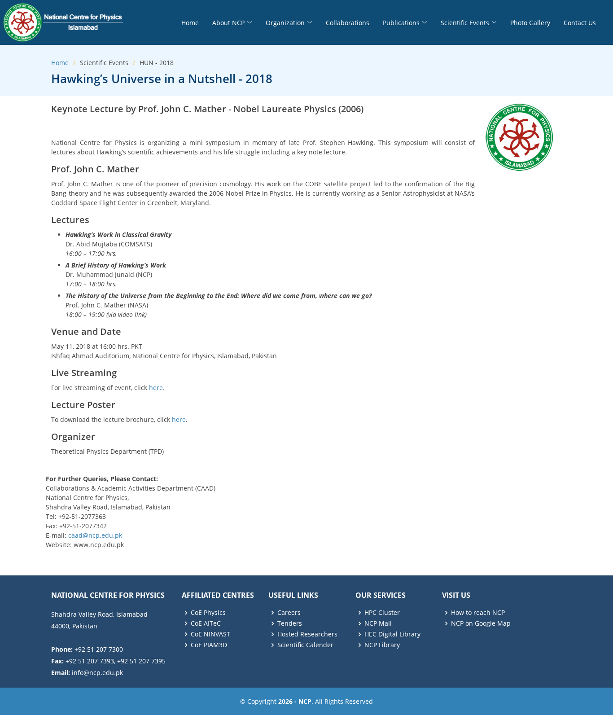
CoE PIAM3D (209, 645)
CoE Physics (208, 613)
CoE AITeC (206, 623)
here (156, 387)
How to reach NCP (478, 613)
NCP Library (382, 645)
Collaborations (347, 22)
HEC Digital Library (392, 634)
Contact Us (580, 22)
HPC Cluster (382, 613)
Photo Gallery (530, 22)
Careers (289, 613)
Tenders (289, 623)
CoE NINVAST (210, 634)
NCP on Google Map (481, 623)
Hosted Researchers (307, 634)
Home (190, 22)
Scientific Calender (305, 645)
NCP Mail (378, 623)
